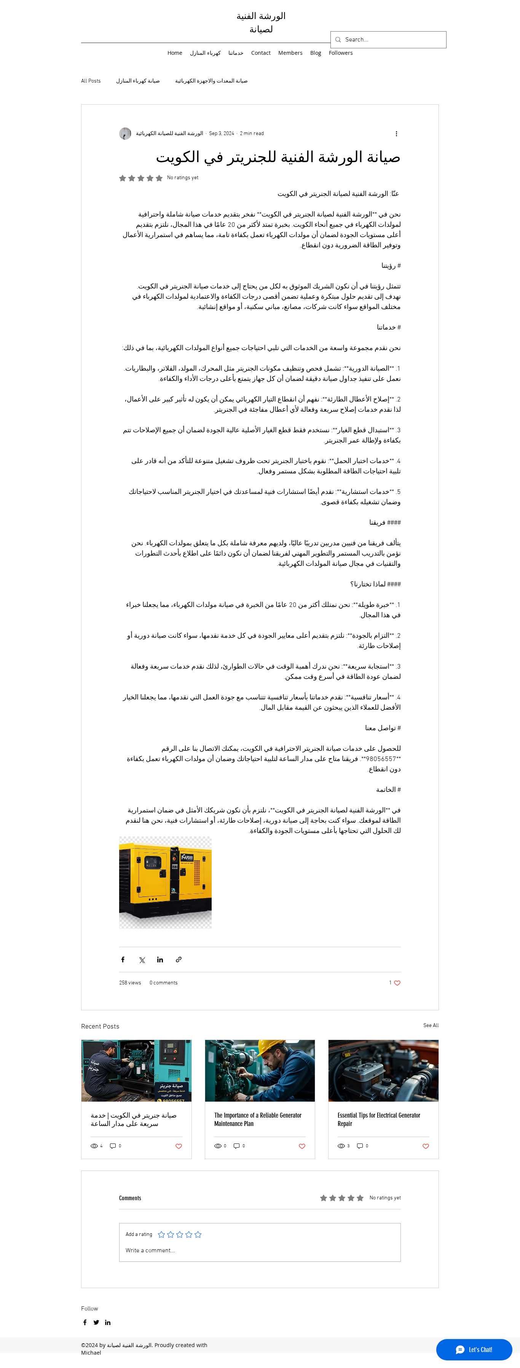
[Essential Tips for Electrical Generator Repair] (384, 1071)
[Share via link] (178, 959)
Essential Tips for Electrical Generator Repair (379, 1119)
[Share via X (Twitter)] (141, 959)
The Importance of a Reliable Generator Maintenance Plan (257, 1119)
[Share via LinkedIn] (160, 959)
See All (431, 1025)
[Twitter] (96, 1322)
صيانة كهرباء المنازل (138, 81)
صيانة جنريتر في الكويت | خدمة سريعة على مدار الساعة (134, 1119)
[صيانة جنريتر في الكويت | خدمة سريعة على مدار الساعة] (136, 1071)
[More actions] (396, 133)
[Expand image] (165, 882)
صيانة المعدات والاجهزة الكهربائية (211, 81)
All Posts (91, 81)
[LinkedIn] (108, 1322)
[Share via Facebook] (122, 959)
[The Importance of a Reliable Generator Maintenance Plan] (260, 1071)
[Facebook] (85, 1322)
